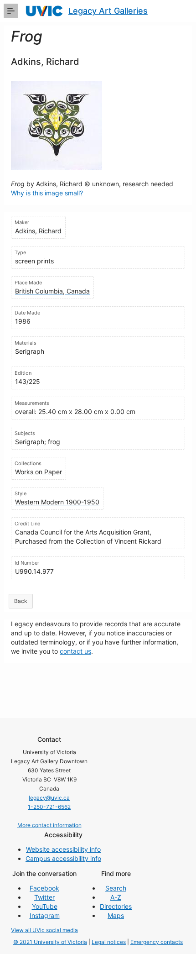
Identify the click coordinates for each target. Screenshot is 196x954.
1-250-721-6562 (49, 806)
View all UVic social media (44, 930)
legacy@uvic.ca (49, 797)
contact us (75, 651)
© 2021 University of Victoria (50, 941)
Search (115, 888)
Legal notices (109, 941)
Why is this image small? (47, 193)
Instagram (45, 915)
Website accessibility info (63, 849)
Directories (116, 906)
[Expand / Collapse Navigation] (11, 11)
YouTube (44, 906)
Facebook (44, 888)
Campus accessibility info (63, 858)
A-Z (115, 897)
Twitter (44, 897)
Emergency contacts (156, 941)
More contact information (49, 825)
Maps (116, 915)
